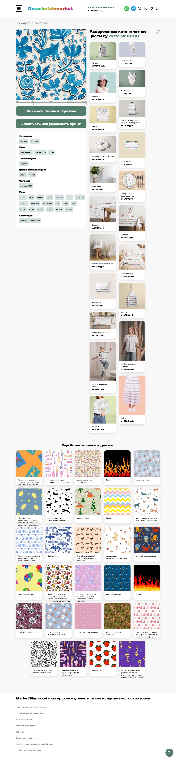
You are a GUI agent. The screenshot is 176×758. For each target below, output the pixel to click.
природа (59, 197)
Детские (34, 141)
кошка (40, 209)
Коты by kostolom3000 (30, 220)
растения (80, 197)
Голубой (23, 163)
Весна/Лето (40, 152)
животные (47, 203)
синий (49, 197)
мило (74, 203)
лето (31, 197)
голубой (23, 203)
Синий (32, 175)
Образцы (20, 732)
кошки (22, 209)
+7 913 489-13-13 (101, 7)
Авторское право (24, 719)
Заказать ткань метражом (51, 111)
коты (31, 209)
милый (40, 197)
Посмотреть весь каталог (32, 23)
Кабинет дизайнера (25, 725)
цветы (22, 197)
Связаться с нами (24, 738)
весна (69, 197)
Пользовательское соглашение (31, 707)
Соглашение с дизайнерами (30, 713)
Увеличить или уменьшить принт (51, 123)
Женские (23, 141)
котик (65, 203)
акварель (35, 203)
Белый (23, 175)
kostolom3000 (123, 35)
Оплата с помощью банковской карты (34, 744)
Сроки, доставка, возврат (28, 750)
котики (59, 209)
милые (49, 209)
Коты (52, 152)
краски (69, 209)
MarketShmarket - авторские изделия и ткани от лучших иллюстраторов (83, 698)
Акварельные (26, 152)
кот (57, 203)
